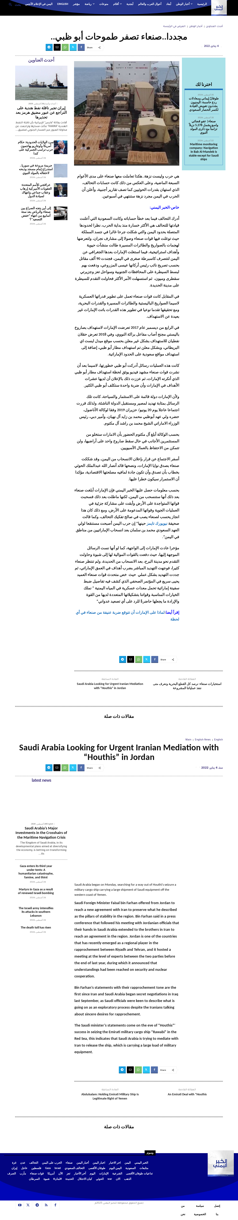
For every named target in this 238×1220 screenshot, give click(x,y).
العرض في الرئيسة (174, 26)
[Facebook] (81, 47)
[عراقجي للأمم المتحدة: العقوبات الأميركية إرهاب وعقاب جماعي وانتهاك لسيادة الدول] (60, 190)
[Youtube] (20, 1205)
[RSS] (46, 1205)
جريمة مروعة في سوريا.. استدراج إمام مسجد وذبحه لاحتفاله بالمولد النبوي (36, 169)
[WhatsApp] (65, 47)
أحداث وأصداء (50, 104)
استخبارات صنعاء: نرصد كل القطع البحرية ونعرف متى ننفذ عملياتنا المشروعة (187, 686)
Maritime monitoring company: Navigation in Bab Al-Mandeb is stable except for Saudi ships (204, 152)
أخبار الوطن (195, 26)
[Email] (57, 47)
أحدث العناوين (214, 26)
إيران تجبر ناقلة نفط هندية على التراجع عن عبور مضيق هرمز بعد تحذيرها (41, 112)
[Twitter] (73, 47)
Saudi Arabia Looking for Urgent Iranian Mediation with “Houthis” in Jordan (110, 686)
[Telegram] (49, 47)
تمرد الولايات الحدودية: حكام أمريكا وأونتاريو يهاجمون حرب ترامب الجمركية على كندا (36, 148)
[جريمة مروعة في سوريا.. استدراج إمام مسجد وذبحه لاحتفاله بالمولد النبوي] (60, 170)
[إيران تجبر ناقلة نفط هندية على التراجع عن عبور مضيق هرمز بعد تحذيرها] (41, 83)
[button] (13, 4)
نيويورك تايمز (157, 524)
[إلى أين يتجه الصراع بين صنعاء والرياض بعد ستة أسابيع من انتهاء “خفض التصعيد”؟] (60, 213)
